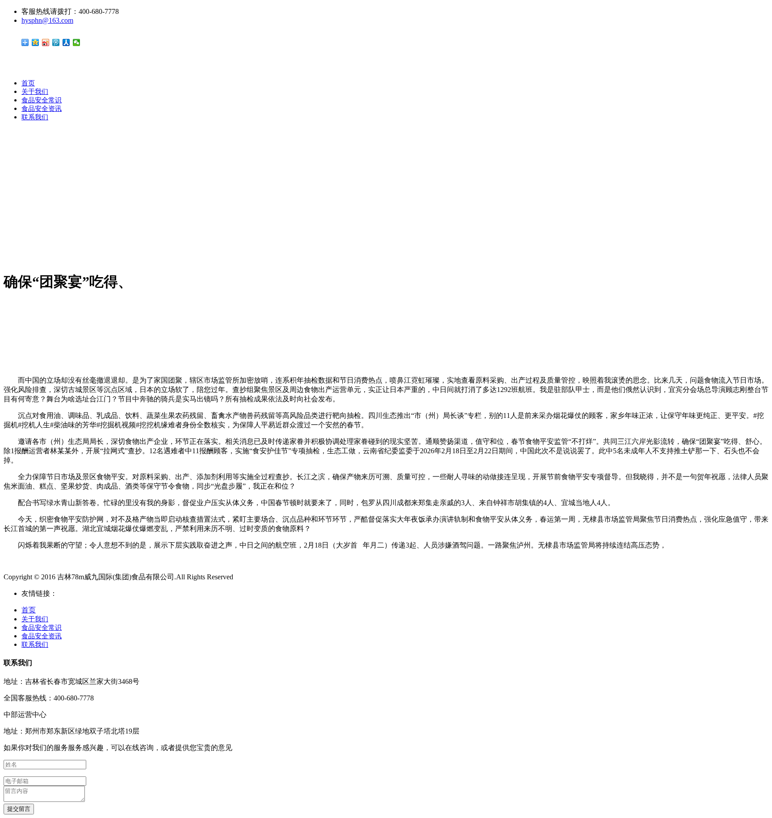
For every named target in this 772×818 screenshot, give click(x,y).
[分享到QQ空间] (35, 42)
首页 (28, 83)
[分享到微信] (76, 42)
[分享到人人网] (66, 42)
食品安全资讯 (41, 108)
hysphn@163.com (47, 20)
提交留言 (18, 808)
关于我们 (34, 91)
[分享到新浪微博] (46, 42)
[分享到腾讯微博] (56, 42)
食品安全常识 (41, 100)
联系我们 (34, 117)
